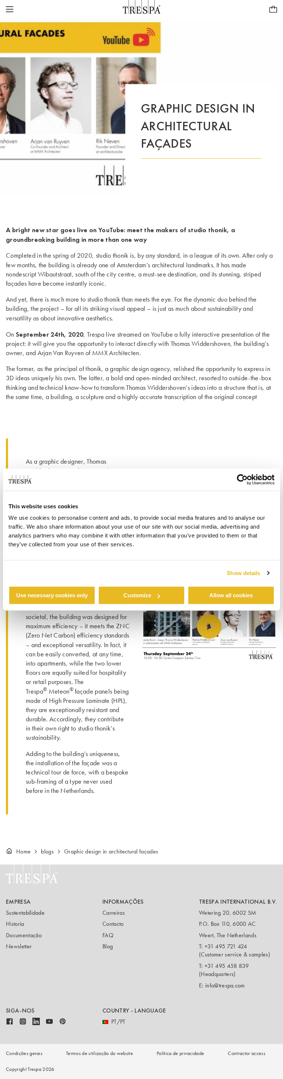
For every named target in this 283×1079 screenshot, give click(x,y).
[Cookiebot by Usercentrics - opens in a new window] (242, 479)
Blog (107, 946)
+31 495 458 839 (227, 965)
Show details (243, 573)
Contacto (113, 923)
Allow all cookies (231, 595)
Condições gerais (24, 1053)
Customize (137, 595)
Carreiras (113, 912)
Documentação (24, 935)
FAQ (107, 935)
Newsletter (19, 946)
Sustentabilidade (25, 912)
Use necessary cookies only (52, 595)
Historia (15, 923)
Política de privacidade (180, 1053)
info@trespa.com (225, 985)
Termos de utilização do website (99, 1053)
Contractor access (246, 1053)
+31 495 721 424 (226, 946)
